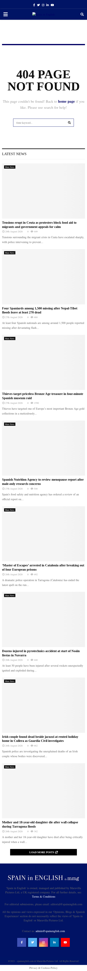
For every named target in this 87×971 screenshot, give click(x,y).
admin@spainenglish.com (50, 931)
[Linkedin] (54, 942)
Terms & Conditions (43, 896)
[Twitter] (32, 942)
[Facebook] (21, 942)
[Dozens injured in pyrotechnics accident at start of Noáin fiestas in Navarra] (43, 619)
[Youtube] (65, 942)
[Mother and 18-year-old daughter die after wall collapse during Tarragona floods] (43, 790)
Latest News (14, 154)
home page (66, 101)
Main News (9, 167)
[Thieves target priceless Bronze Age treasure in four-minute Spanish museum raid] (43, 362)
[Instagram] (43, 942)
